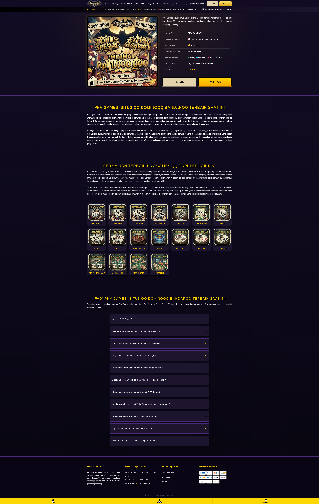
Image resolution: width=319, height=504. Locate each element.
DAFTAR (215, 81)
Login (212, 4)
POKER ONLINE (197, 4)
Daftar (225, 4)
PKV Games (194, 33)
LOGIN (179, 81)
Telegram (166, 482)
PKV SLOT (140, 4)
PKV (106, 4)
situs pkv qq (214, 140)
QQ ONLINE (153, 4)
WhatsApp (166, 477)
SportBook (172, 191)
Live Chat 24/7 (168, 473)
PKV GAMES (126, 4)
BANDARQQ (181, 4)
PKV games (92, 114)
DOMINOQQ (167, 4)
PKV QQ (114, 4)
